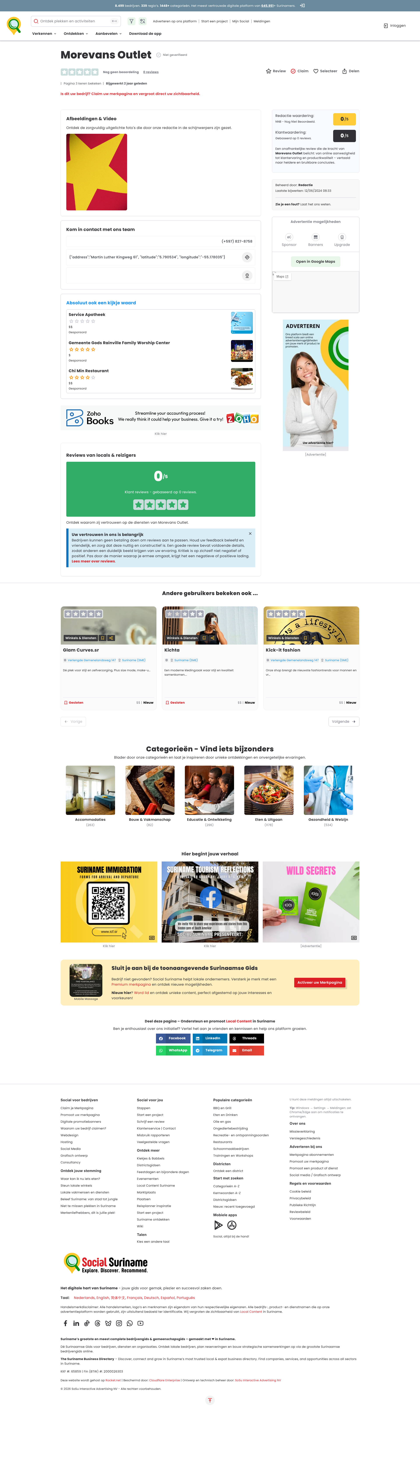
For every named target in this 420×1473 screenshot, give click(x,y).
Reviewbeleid (300, 1212)
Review (279, 71)
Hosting (67, 1142)
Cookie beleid (300, 1191)
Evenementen (148, 1179)
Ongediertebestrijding (230, 1128)
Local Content (239, 1021)
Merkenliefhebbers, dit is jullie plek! (88, 1212)
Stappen (143, 1108)
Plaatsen (144, 1199)
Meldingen (262, 21)
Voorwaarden (300, 1218)
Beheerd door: (294, 185)
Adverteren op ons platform (175, 21)
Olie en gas (222, 1121)
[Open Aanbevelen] (120, 33)
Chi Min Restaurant (89, 371)
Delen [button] (354, 71)
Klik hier (161, 434)
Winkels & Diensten (80, 638)
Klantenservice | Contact (156, 1128)
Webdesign (70, 1135)
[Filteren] (131, 21)
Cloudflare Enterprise (164, 1380)
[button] (299, 71)
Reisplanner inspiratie (154, 1206)
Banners (315, 244)
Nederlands (84, 1297)
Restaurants (222, 1142)
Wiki (140, 1226)
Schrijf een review (150, 1121)
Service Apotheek (87, 314)
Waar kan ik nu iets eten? (80, 1179)
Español (168, 1297)
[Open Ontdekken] (87, 33)
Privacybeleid (300, 1198)
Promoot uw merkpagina (80, 1115)
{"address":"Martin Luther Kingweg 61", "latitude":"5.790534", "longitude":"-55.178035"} (147, 257)
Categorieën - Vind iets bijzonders (210, 749)
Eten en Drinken (225, 1115)
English (102, 1297)
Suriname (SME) (134, 660)
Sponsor (289, 244)
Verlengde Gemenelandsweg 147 (92, 660)
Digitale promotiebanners (81, 1121)
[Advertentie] (315, 454)
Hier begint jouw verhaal (210, 854)
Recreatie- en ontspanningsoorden (241, 1135)
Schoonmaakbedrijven (231, 1149)
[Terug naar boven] (210, 1400)
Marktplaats (146, 1192)
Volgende (340, 721)
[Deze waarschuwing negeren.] (250, 534)
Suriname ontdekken (153, 1219)
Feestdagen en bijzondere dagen (163, 1172)
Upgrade (342, 244)
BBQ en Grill (222, 1108)
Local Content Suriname (156, 1185)
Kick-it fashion (283, 650)
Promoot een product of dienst (314, 1168)
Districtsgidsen (148, 1165)
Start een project (214, 21)
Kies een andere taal (153, 1241)
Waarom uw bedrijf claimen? (83, 1128)
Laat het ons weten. (303, 204)
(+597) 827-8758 (237, 241)
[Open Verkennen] (55, 33)
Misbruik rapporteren (153, 1135)
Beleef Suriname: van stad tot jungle (89, 1199)
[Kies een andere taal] (143, 21)
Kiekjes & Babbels (150, 1158)
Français (134, 1297)
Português (186, 1297)
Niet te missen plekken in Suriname (88, 1206)
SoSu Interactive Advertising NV (258, 1380)
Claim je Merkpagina (77, 1108)
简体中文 (118, 1297)
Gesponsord (78, 332)
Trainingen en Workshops (233, 1155)
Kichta (172, 650)
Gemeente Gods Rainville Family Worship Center (119, 343)
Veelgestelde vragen (153, 1142)
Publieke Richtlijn (303, 1205)
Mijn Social (240, 21)
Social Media (71, 1149)
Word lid (141, 992)
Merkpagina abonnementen (312, 1154)
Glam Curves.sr (81, 650)
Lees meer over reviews (93, 561)
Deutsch (151, 1297)
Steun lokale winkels (76, 1185)
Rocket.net (113, 1380)
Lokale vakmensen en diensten (85, 1192)
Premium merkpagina (131, 984)
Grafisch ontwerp (74, 1155)
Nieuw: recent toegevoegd (234, 1206)
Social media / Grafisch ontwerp (315, 1175)
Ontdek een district (228, 1171)
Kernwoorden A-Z (227, 1193)
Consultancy (70, 1162)
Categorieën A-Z (226, 1186)
